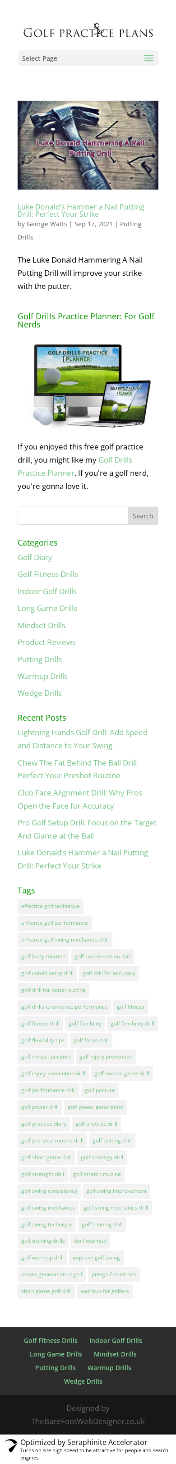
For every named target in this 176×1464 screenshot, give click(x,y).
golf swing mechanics (48, 1207)
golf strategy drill (102, 1157)
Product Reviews (47, 642)
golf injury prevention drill (53, 1073)
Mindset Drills (41, 625)
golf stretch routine (97, 1174)
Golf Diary (35, 557)
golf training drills (43, 1240)
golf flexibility (85, 1023)
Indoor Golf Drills (47, 591)
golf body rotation (43, 956)
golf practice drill (96, 1123)
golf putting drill (112, 1140)
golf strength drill (42, 1174)
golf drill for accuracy (109, 973)
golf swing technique (47, 1224)
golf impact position (45, 1056)
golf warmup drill (42, 1257)
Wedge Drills (40, 693)
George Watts (47, 224)
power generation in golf (52, 1274)
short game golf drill (46, 1291)
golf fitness (130, 1006)
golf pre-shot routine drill (52, 1140)
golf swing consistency (49, 1191)
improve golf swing (96, 1257)
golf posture (100, 1090)
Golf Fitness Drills (48, 574)
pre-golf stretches (114, 1274)
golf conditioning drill (47, 973)
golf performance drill (48, 1090)
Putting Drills (40, 659)
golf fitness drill (40, 1023)
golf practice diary (43, 1123)
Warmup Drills (43, 676)
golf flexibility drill (132, 1023)
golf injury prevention (106, 1056)
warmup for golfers (105, 1291)
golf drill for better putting (53, 990)
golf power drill (40, 1107)
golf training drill (102, 1224)
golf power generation (95, 1107)
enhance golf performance (54, 923)
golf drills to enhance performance (64, 1006)
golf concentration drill (102, 956)
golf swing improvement (116, 1191)
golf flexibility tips (43, 1040)
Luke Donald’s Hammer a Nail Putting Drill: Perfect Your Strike (81, 210)
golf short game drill (46, 1157)
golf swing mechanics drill (116, 1207)
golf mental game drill (121, 1073)
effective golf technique (50, 906)
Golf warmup (90, 1240)
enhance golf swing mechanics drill (65, 939)
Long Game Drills (47, 608)
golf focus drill (91, 1040)
